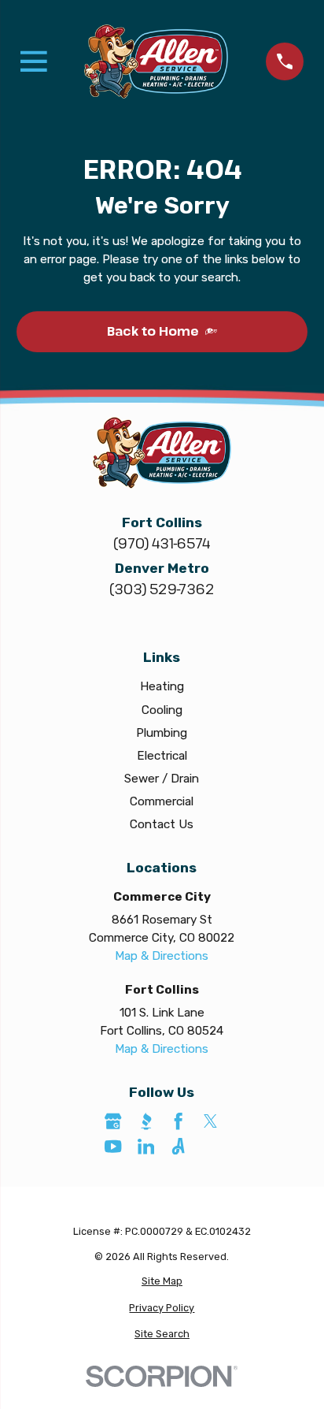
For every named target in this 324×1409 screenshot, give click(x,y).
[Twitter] (210, 1121)
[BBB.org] (146, 1121)
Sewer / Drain (161, 778)
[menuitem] (162, 1280)
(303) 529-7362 (161, 589)
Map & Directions (161, 956)
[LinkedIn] (146, 1146)
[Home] (156, 61)
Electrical (162, 756)
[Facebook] (178, 1121)
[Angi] (178, 1146)
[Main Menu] (33, 61)
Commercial (161, 801)
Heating (162, 686)
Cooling (162, 710)
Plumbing (161, 733)
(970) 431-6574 (161, 543)
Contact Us (161, 824)
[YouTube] (113, 1146)
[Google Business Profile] (113, 1121)
